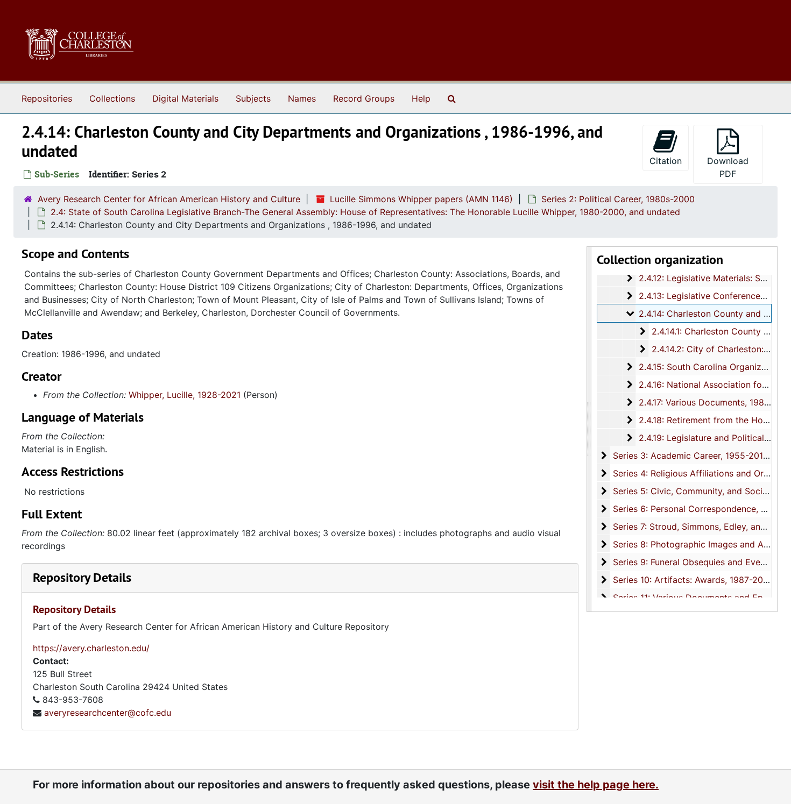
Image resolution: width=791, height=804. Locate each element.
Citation (665, 160)
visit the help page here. (596, 784)
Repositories (47, 98)
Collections (112, 98)
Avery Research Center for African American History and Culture (169, 199)
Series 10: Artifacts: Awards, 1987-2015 (692, 579)
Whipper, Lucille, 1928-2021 (185, 394)
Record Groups (363, 98)
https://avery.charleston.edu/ (91, 648)
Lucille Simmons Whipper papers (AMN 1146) (421, 199)
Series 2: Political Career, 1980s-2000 (618, 199)
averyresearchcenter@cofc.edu (107, 712)
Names (302, 98)
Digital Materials (185, 98)
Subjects (253, 98)
